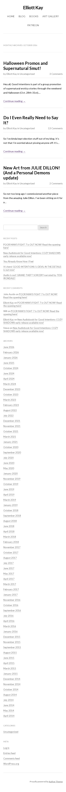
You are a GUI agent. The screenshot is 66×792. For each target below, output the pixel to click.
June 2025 (8, 363)
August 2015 (10, 652)
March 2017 (9, 584)
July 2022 (8, 415)
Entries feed (9, 753)
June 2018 (8, 526)
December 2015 (11, 636)
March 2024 (9, 384)
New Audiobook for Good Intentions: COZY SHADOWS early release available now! (32, 321)
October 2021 (10, 431)
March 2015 (9, 668)
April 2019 (8, 494)
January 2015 (10, 673)
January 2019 (10, 505)
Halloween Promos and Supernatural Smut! (25, 66)
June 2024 (8, 373)
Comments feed (11, 758)
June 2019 (8, 489)
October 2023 (10, 394)
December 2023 (11, 389)
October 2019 (10, 484)
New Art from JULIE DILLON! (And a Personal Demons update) (31, 172)
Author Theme (56, 781)
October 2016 (10, 605)
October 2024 (10, 368)
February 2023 (11, 405)
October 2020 (10, 447)
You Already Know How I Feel (18, 261)
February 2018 (11, 542)
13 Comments (55, 128)
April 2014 (8, 715)
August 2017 (10, 557)
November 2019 (11, 478)
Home (11, 16)
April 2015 (8, 663)
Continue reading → (14, 101)
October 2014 (10, 689)
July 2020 (8, 457)
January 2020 (10, 473)
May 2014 (8, 710)
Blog (22, 16)
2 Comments (56, 183)
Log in (6, 748)
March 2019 (9, 499)
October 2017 (10, 552)
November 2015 (11, 642)
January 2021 (10, 442)
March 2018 (9, 536)
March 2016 (9, 626)
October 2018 (10, 510)
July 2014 (8, 700)
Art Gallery (50, 16)
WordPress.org (11, 763)
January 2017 (10, 594)
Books (33, 16)
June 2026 (8, 347)
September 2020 (12, 452)
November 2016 (11, 600)
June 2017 (8, 568)
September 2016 (12, 610)
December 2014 (11, 679)
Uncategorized (27, 74)
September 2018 (12, 515)
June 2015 (8, 657)
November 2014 (11, 684)
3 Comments (56, 74)
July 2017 (8, 563)
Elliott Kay (33, 7)
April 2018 (8, 531)
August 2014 (10, 694)
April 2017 (8, 578)
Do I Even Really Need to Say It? (30, 120)
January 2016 (10, 631)
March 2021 (9, 436)
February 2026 (11, 352)
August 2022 (10, 410)
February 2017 (11, 589)
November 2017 (11, 547)
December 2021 (11, 420)
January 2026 (10, 357)
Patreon (33, 25)
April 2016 (8, 621)
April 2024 (8, 378)
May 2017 (8, 573)
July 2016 (8, 615)
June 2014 (8, 705)
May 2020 (8, 468)
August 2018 (10, 521)
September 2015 (12, 647)
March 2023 (9, 399)
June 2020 (8, 463)
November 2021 (11, 426)
